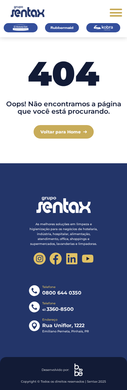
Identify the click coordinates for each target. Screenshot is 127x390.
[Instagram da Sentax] (40, 259)
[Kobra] (103, 27)
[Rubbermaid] (62, 27)
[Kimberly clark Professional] (21, 27)
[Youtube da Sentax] (88, 259)
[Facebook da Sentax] (56, 259)
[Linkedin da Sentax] (72, 259)
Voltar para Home (60, 132)
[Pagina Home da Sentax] (63, 205)
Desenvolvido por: (55, 370)
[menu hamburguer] (116, 13)
